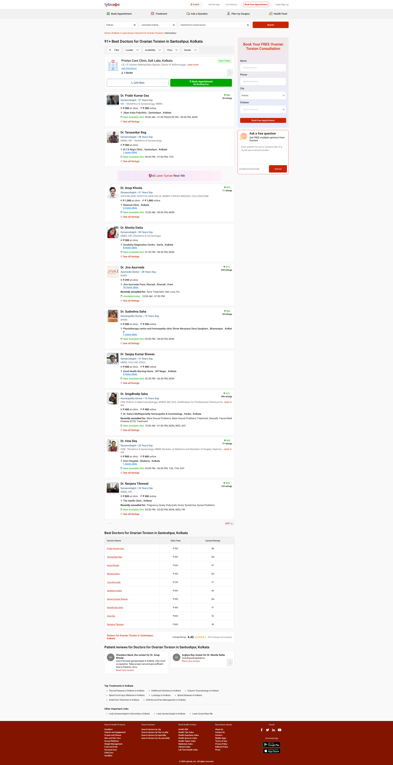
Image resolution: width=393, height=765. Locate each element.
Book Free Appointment (256, 4)
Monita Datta (113, 574)
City (242, 88)
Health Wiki (183, 729)
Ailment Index (184, 747)
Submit (278, 169)
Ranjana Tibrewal (115, 624)
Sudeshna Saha (114, 590)
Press (217, 750)
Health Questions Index (188, 735)
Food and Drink (111, 747)
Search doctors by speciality (153, 735)
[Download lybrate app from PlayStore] (272, 746)
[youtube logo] (279, 731)
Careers (218, 735)
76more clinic (130, 287)
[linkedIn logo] (273, 731)
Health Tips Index (186, 732)
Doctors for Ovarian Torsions (149, 33)
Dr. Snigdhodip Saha (134, 394)
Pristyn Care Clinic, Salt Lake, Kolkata (147, 60)
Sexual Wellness (111, 741)
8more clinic (130, 247)
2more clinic (130, 207)
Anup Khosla (113, 565)
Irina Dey (111, 616)
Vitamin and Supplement (115, 732)
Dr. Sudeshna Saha (133, 311)
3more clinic (130, 374)
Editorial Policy (221, 747)
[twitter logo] (267, 731)
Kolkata (115, 33)
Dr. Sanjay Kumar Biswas (138, 354)
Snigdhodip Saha (115, 607)
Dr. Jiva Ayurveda (132, 267)
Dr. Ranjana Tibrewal (134, 483)
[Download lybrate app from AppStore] (272, 753)
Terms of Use (221, 741)
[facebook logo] (261, 731)
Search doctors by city (151, 729)
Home (107, 33)
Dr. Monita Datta (132, 227)
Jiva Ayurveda (114, 582)
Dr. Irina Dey (129, 441)
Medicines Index (185, 744)
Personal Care (110, 750)
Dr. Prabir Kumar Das (135, 95)
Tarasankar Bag (114, 557)
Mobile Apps (220, 738)
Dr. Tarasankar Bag (133, 132)
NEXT (227, 523)
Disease (244, 102)
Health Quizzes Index (187, 738)
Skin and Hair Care (112, 738)
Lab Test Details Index (188, 750)
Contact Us (220, 732)
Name (243, 60)
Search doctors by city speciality (155, 738)
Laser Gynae (127, 33)
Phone (243, 74)
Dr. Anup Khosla (131, 188)
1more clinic (130, 152)
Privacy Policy (221, 744)
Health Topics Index (187, 741)
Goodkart (108, 729)
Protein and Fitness (112, 735)
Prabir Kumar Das (115, 548)
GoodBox (108, 755)
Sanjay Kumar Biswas (117, 599)
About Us (219, 729)
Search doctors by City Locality (154, 732)
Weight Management (113, 744)
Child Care (108, 753)
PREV (111, 523)
